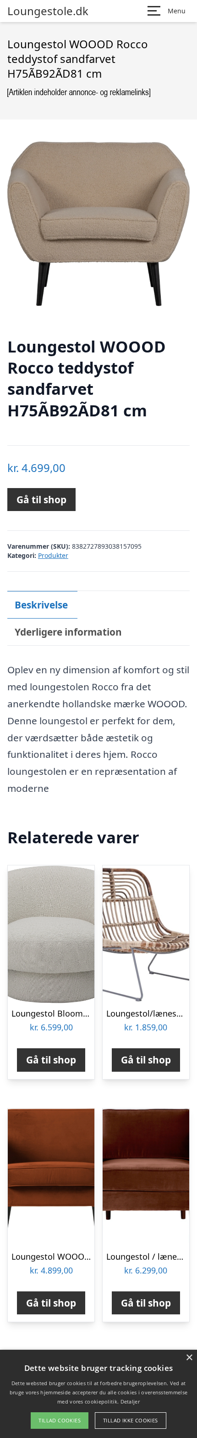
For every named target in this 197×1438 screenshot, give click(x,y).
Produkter (53, 555)
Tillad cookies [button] (59, 1420)
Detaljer (130, 1401)
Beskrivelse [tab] (41, 604)
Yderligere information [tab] (68, 631)
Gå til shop (41, 499)
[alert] (98, 1394)
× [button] (189, 1357)
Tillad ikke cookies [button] (130, 1420)
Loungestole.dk (47, 11)
